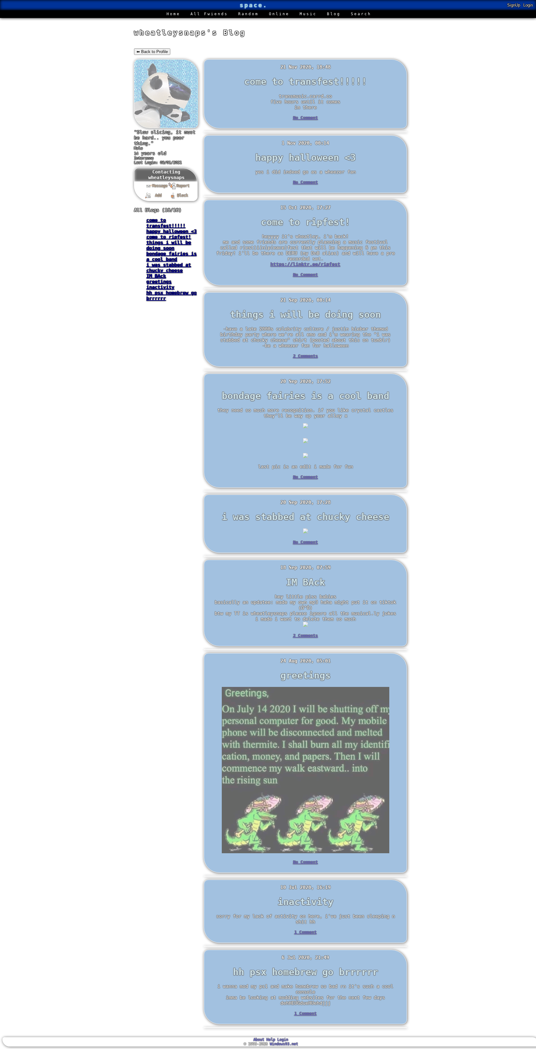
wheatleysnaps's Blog (190, 33)
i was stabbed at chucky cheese (168, 267)
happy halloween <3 (171, 231)
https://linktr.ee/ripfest (305, 264)
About (258, 1040)
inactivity (160, 287)
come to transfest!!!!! (165, 223)
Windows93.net (284, 1044)
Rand (248, 14)
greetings (159, 282)
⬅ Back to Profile (152, 51)
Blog (334, 14)
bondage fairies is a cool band (171, 256)
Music (308, 14)
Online (279, 14)
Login (528, 5)
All (209, 14)
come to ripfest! (168, 237)
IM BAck (156, 276)
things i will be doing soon (168, 245)
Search (361, 14)
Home (173, 14)
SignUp (513, 5)
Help (270, 1040)
